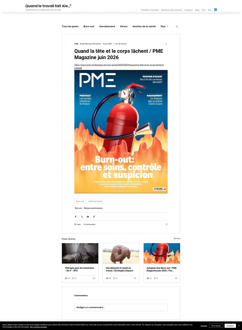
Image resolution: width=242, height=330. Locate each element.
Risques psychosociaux (93, 208)
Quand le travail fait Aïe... (47, 6)
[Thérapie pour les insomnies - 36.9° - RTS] (80, 253)
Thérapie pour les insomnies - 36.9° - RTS (79, 269)
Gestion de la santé (144, 26)
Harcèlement (107, 26)
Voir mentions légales (38, 327)
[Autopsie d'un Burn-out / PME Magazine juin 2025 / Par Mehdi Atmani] (162, 253)
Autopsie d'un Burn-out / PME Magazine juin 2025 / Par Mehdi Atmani (162, 269)
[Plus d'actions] (166, 43)
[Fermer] (238, 325)
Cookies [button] (204, 325)
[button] (177, 26)
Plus (163, 26)
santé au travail (95, 201)
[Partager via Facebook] (75, 216)
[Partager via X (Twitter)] (82, 216)
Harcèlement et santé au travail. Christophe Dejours (119, 269)
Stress (124, 26)
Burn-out (89, 26)
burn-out (80, 201)
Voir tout (177, 238)
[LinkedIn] (215, 9)
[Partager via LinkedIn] (88, 216)
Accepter (230, 325)
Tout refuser (216, 325)
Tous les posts (70, 26)
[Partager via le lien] (94, 216)
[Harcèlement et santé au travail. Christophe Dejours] (121, 253)
